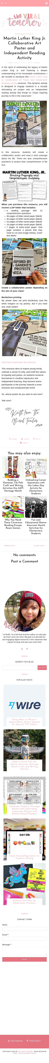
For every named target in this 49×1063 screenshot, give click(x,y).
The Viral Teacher (25, 1051)
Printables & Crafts (24, 34)
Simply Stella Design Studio (24, 1053)
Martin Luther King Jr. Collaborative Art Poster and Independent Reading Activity (24, 80)
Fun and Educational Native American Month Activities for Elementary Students (35, 527)
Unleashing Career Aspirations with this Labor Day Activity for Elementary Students (36, 487)
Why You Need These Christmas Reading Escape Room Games (13, 524)
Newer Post (9, 546)
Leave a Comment (33, 63)
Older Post (39, 546)
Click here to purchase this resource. (19, 362)
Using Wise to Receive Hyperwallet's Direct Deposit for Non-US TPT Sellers (24, 722)
